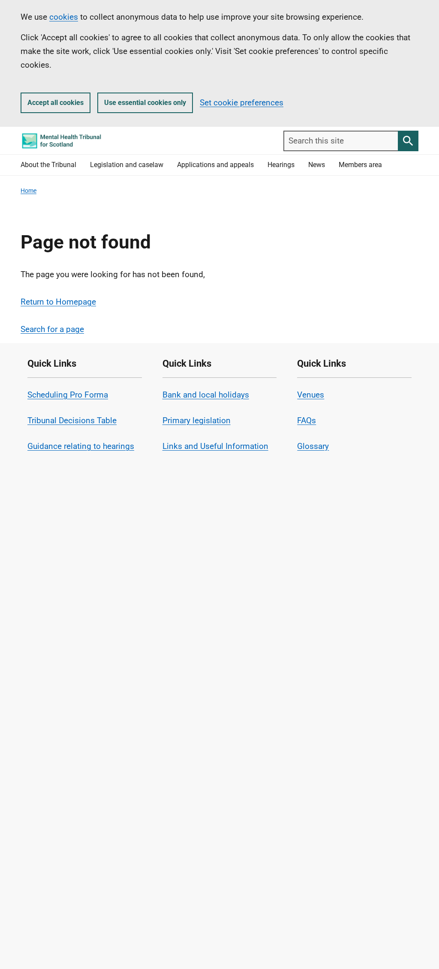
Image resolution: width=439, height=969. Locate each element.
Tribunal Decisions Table (72, 420)
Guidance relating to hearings (80, 446)
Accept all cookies (55, 103)
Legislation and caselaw (126, 165)
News (316, 165)
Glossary (313, 446)
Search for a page (52, 329)
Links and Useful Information (215, 446)
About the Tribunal (48, 165)
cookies (63, 17)
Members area (360, 165)
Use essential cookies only (145, 103)
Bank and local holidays (205, 395)
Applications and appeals (215, 165)
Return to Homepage (58, 302)
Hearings (281, 165)
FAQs (306, 420)
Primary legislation (196, 420)
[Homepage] (61, 141)
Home (28, 190)
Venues (310, 395)
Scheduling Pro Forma (67, 395)
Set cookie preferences (241, 103)
